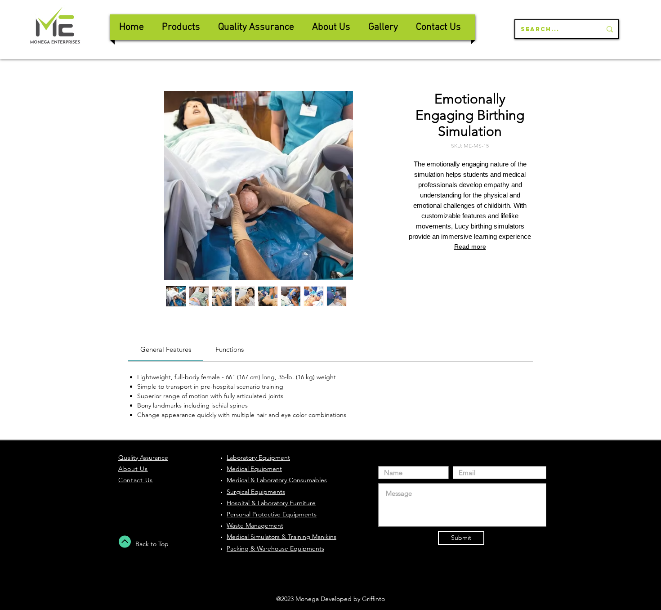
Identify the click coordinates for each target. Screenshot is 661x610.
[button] (256, 27)
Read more (470, 246)
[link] (165, 349)
